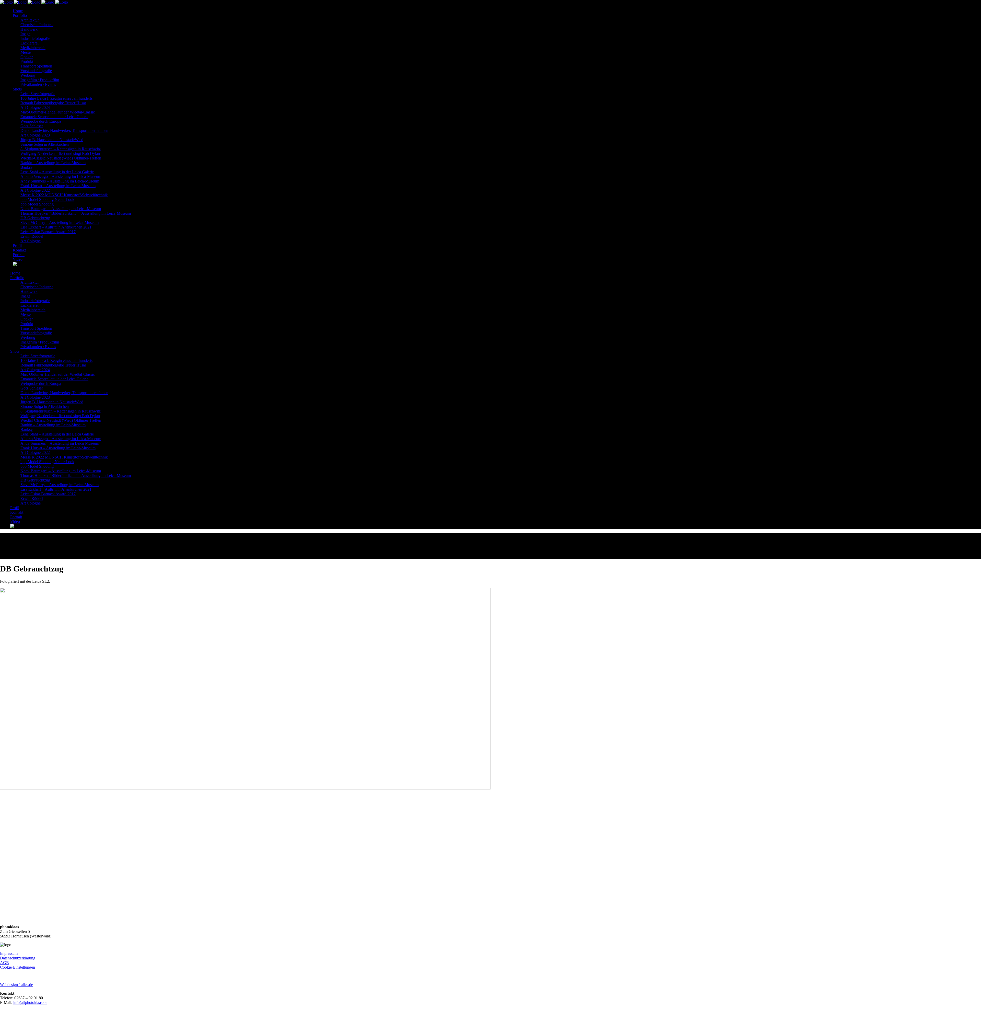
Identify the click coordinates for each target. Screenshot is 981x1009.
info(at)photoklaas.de (30, 1002)
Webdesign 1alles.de (16, 984)
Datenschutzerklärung (17, 958)
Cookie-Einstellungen (17, 967)
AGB (4, 962)
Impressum (9, 953)
